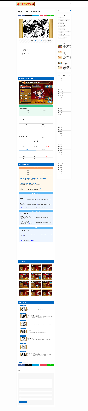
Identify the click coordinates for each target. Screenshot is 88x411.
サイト (20, 397)
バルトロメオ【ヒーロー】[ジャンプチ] (33, 330)
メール (20, 393)
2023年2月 (60, 133)
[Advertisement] (36, 67)
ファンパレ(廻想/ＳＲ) (61, 32)
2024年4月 (60, 106)
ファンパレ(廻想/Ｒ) (67, 31)
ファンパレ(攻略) (67, 35)
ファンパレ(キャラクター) (61, 28)
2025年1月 (60, 89)
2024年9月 (60, 97)
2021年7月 (60, 169)
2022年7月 (60, 146)
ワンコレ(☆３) (65, 37)
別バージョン (24, 54)
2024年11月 (60, 93)
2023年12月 (60, 114)
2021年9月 (60, 165)
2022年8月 (60, 144)
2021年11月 (60, 161)
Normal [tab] (27, 137)
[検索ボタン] (70, 4)
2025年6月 (60, 80)
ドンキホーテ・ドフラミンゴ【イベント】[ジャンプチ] (35, 307)
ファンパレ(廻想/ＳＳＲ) (61, 34)
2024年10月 (60, 95)
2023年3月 (60, 131)
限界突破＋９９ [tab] (44, 137)
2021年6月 (60, 171)
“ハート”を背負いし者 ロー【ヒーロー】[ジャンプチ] (35, 315)
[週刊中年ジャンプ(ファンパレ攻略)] (25, 4)
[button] (21, 15)
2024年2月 (60, 110)
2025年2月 (60, 87)
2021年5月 (60, 173)
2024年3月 (60, 108)
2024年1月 (60, 112)
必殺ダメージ (25, 51)
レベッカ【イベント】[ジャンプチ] (32, 338)
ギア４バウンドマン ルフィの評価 (27, 49)
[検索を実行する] (70, 10)
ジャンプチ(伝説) (67, 19)
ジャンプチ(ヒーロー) (61, 19)
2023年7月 (60, 123)
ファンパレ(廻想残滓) (61, 35)
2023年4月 (60, 129)
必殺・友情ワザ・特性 (25, 53)
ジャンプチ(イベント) (61, 17)
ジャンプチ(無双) (60, 20)
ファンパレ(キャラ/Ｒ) (61, 23)
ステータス (24, 50)
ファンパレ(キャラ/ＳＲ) (61, 25)
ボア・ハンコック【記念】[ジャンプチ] (33, 353)
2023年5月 (60, 127)
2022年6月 (60, 148)
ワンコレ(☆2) (60, 37)
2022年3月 (60, 154)
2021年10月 (60, 163)
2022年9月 (60, 142)
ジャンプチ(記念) (66, 20)
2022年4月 (60, 152)
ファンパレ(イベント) (61, 22)
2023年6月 (60, 125)
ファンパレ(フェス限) (61, 31)
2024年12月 (60, 91)
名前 (20, 390)
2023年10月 (60, 118)
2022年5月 (60, 150)
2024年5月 (60, 104)
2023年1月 (60, 135)
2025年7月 (60, 78)
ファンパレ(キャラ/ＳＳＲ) (61, 26)
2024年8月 (60, 99)
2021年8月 (60, 167)
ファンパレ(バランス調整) (61, 29)
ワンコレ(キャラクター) (61, 38)
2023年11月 (60, 116)
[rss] (71, 0)
